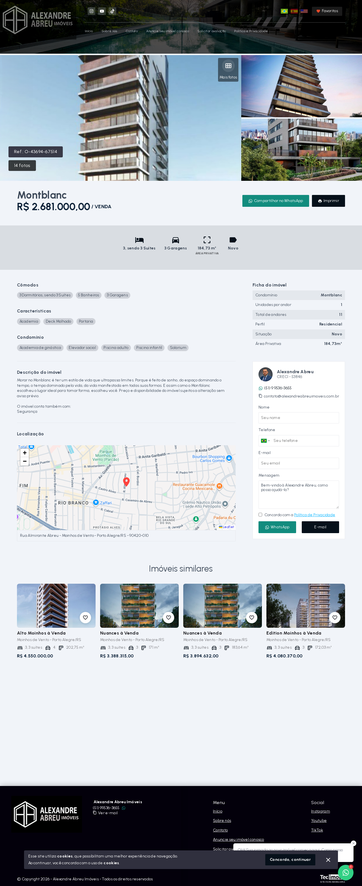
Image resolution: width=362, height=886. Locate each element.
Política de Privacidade (314, 515)
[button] (24, 453)
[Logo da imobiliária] (46, 814)
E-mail (320, 527)
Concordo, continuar (290, 859)
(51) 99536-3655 (106, 807)
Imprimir (331, 200)
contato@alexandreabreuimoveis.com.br (301, 396)
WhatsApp (280, 527)
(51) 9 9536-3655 (278, 388)
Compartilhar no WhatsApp (278, 200)
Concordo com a (299, 515)
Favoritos (330, 10)
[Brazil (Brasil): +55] (265, 440)
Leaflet (228, 527)
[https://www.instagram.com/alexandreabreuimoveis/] (91, 11)
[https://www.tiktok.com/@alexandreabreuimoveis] (112, 11)
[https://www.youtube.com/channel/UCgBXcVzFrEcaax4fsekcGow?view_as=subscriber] (102, 11)
